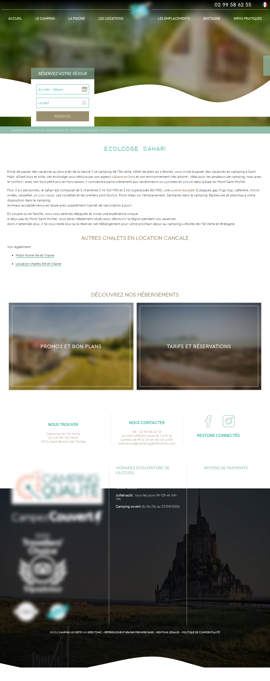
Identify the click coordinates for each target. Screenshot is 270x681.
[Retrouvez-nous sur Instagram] (228, 421)
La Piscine (76, 18)
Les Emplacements (174, 18)
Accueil (15, 18)
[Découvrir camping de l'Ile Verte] (26, 612)
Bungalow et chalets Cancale (72, 130)
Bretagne (211, 18)
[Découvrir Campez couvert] (57, 518)
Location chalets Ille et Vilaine (38, 263)
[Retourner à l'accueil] (140, 13)
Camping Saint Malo (28, 130)
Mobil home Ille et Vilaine (35, 255)
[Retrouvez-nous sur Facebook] (208, 421)
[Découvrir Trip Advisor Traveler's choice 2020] (42, 563)
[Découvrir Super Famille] (58, 612)
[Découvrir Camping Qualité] (57, 485)
